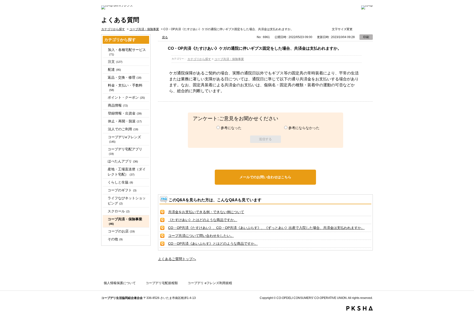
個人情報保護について (120, 283)
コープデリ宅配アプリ (125, 151)
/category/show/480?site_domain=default (105, 61)
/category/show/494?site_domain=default (105, 85)
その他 (115, 239)
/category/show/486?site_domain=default (105, 69)
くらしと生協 (120, 182)
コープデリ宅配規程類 (162, 283)
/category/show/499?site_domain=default (105, 105)
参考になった (231, 128)
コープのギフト (122, 190)
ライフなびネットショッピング (127, 200)
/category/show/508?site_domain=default (105, 121)
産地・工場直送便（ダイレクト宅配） (127, 171)
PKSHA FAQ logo (359, 308)
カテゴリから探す (113, 29)
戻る (165, 37)
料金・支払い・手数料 (125, 87)
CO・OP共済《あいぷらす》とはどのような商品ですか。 (213, 244)
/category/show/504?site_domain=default (105, 113)
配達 (114, 69)
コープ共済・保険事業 (144, 29)
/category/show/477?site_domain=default (105, 49)
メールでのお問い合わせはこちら (265, 177)
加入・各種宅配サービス (127, 52)
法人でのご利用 (123, 129)
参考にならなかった (303, 128)
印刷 (366, 37)
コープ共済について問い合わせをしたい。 (201, 236)
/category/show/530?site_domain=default (105, 231)
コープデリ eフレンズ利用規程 (210, 283)
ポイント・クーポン (126, 97)
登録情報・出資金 (125, 113)
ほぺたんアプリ (123, 161)
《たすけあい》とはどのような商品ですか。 (202, 220)
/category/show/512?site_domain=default (105, 129)
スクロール (119, 211)
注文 (115, 62)
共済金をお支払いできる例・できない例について (206, 212)
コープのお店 (121, 231)
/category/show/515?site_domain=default (105, 137)
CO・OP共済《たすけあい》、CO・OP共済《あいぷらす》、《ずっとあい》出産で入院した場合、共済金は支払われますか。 (266, 228)
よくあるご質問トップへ (177, 259)
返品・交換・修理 (124, 77)
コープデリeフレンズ (124, 139)
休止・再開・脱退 (125, 121)
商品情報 (118, 105)
